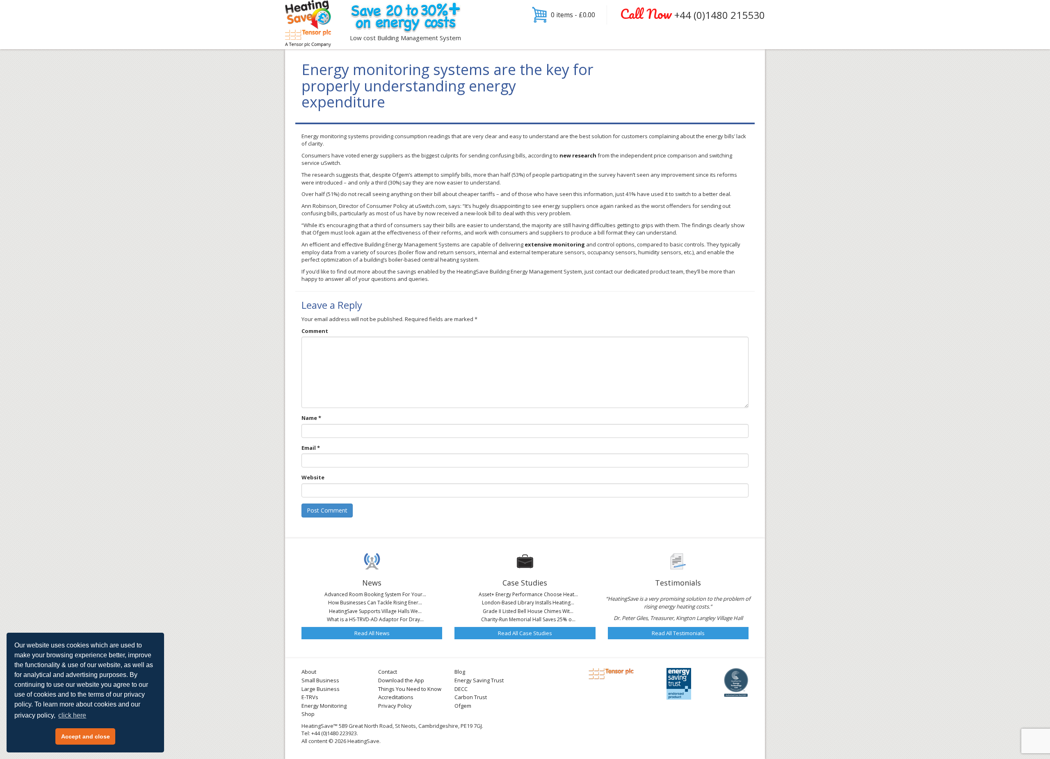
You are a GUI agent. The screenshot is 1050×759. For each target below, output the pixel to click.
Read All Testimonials (678, 633)
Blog (459, 671)
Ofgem (462, 705)
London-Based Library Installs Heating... (528, 602)
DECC (461, 689)
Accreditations (395, 697)
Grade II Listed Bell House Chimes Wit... (528, 611)
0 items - (573, 14)
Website (312, 477)
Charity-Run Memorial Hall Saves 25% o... (528, 619)
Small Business (320, 680)
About (308, 671)
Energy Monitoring (324, 705)
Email (310, 447)
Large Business (320, 689)
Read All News (372, 633)
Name (311, 418)
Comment (314, 331)
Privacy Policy (395, 705)
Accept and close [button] (85, 736)
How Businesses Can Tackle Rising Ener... (375, 602)
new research (577, 155)
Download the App (401, 680)
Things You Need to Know (409, 689)
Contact (387, 671)
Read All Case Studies (525, 633)
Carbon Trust (470, 697)
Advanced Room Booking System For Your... (375, 594)
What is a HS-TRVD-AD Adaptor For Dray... (375, 619)
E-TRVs (309, 697)
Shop (308, 714)
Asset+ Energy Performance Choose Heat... (528, 594)
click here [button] (72, 715)
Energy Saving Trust (479, 680)
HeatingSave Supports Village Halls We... (375, 611)
